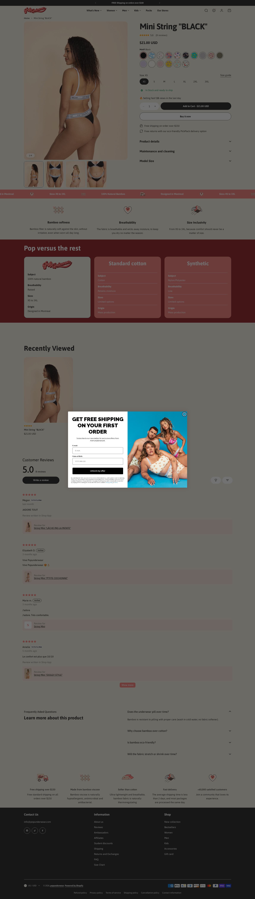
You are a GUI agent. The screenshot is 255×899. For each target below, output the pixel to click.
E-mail (74, 445)
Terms (116, 482)
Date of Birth (77, 456)
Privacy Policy (109, 482)
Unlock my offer (97, 471)
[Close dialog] (184, 414)
